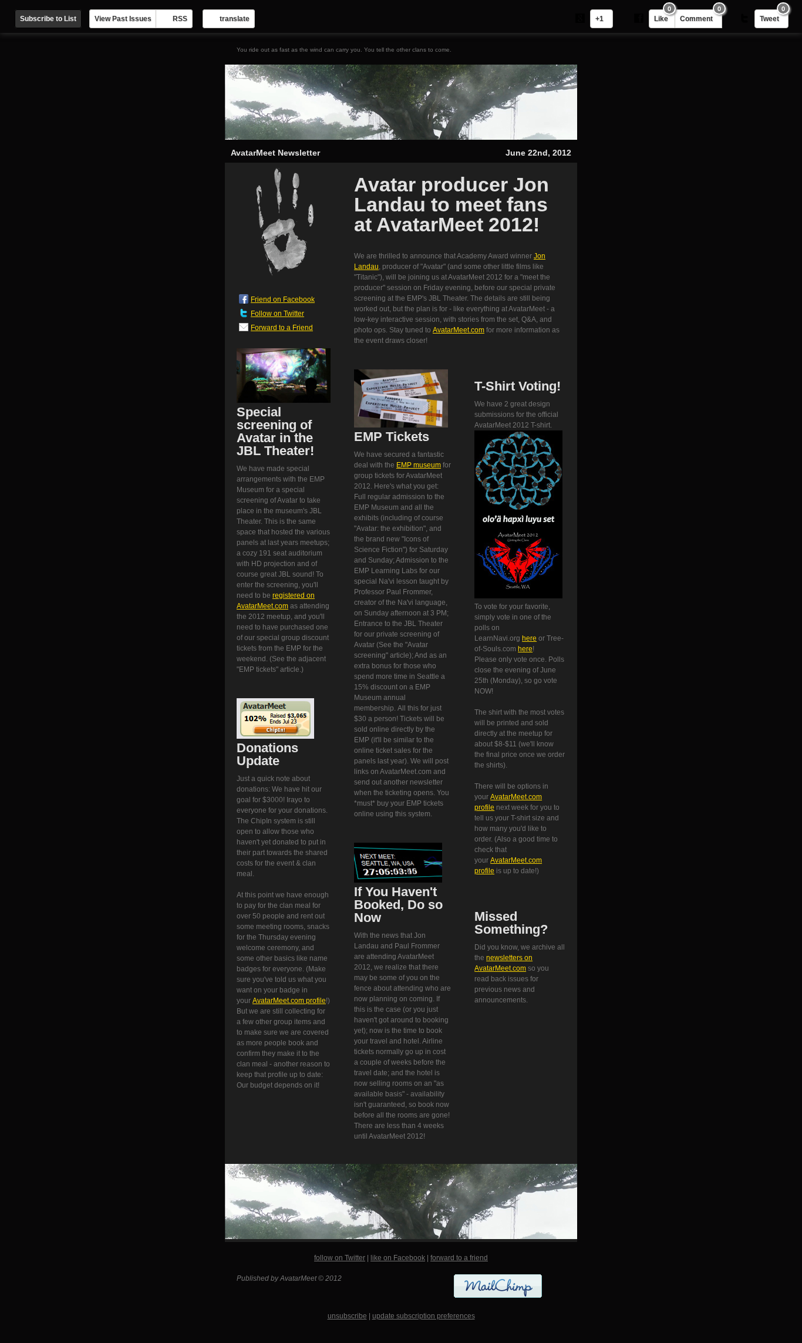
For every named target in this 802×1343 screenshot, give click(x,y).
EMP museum (418, 465)
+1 (599, 19)
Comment (700, 16)
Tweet (772, 16)
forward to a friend (459, 1258)
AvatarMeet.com (458, 330)
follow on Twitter (339, 1258)
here (529, 638)
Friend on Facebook (283, 299)
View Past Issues (123, 19)
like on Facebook (397, 1258)
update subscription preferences (423, 1316)
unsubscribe (347, 1316)
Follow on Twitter (277, 313)
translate (235, 19)
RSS (180, 19)
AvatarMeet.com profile (289, 1001)
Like (662, 16)
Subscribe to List (48, 19)
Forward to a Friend (282, 328)
